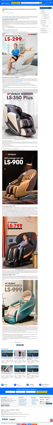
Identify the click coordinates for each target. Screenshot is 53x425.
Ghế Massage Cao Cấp (46, 14)
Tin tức (18, 4)
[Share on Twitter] (18, 345)
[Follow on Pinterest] (6, 405)
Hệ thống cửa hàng (35, 400)
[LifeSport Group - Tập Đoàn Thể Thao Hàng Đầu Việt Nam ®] (5, 3)
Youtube (48, 403)
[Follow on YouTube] (8, 405)
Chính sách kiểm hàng (22, 399)
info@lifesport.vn (6, 411)
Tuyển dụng (43, 4)
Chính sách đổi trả (22, 401)
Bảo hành (37, 4)
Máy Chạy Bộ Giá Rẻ (45, 26)
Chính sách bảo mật (22, 405)
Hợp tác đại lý (34, 402)
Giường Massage (43, 22)
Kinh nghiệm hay (23, 4)
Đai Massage (43, 11)
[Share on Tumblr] (22, 345)
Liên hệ (33, 401)
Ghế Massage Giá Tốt (46, 15)
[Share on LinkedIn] (21, 345)
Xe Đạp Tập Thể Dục (44, 32)
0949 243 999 (9, 400)
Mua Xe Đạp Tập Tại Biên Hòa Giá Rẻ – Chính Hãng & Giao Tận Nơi (7, 373)
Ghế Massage (43, 13)
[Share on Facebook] (17, 345)
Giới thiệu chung (34, 399)
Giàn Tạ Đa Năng (43, 20)
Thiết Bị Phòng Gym (44, 30)
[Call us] (4, 405)
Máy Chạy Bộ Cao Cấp (46, 25)
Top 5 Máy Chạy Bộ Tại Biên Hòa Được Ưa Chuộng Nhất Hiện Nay (20, 373)
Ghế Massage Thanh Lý (46, 18)
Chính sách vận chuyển (23, 402)
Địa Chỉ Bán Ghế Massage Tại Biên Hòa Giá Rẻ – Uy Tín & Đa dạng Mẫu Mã (33, 373)
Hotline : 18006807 (43, 0)
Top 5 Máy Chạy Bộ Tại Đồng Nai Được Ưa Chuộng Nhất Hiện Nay (20, 358)
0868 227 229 (7, 401)
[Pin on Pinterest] (20, 345)
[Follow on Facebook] (1, 405)
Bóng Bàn (42, 9)
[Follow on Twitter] (3, 405)
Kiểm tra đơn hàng (49, 0)
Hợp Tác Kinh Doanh (31, 4)
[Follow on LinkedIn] (7, 405)
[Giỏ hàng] (48, 3)
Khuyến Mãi (13, 4)
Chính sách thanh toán (23, 400)
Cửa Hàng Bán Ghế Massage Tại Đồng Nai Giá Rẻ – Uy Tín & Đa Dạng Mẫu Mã (33, 358)
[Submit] (40, 3)
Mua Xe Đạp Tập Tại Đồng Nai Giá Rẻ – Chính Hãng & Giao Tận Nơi (7, 358)
